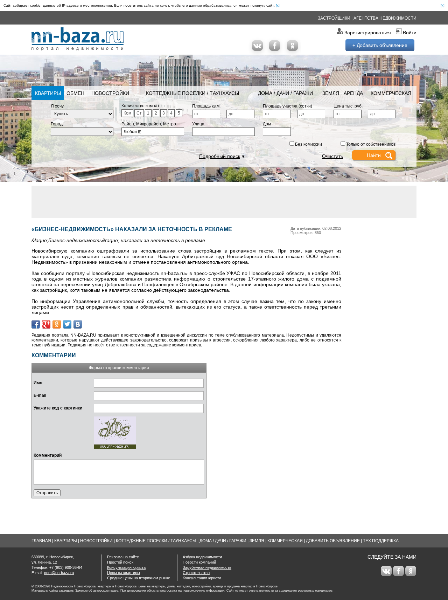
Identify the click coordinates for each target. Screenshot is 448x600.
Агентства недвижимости (385, 18)
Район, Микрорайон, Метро (148, 124)
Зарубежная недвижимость (207, 567)
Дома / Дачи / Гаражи (285, 93)
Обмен (75, 93)
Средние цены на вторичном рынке (138, 578)
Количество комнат (140, 105)
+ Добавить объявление (379, 45)
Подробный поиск (219, 156)
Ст (139, 113)
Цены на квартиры (123, 573)
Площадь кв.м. (206, 106)
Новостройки (110, 93)
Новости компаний (199, 562)
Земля (330, 93)
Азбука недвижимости (202, 557)
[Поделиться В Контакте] (78, 324)
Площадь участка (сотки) (287, 106)
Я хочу (57, 106)
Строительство (196, 573)
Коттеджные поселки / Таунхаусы (192, 93)
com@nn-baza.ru (59, 573)
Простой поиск (120, 562)
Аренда (353, 93)
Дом (267, 124)
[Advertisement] (224, 201)
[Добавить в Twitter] (67, 324)
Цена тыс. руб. (348, 106)
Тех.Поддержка (381, 540)
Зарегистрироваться (367, 32)
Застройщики (334, 18)
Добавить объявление (333, 540)
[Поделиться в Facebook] (35, 324)
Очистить (332, 156)
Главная (41, 540)
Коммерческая (391, 93)
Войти (409, 32)
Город (57, 124)
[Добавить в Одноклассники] (56, 324)
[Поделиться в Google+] (46, 324)
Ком (127, 113)
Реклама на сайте (123, 557)
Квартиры (48, 93)
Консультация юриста (126, 567)
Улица (198, 124)
